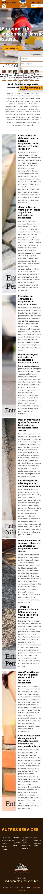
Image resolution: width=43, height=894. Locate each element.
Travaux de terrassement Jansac (6, 840)
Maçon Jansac (4, 847)
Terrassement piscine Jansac (26, 839)
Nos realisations (12, 48)
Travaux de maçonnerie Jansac (37, 843)
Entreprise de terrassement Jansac (16, 841)
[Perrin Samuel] (21, 868)
